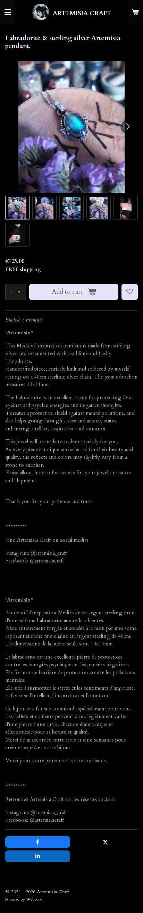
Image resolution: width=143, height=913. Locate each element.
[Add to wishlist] (129, 292)
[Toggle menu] (7, 12)
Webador (34, 899)
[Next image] (127, 127)
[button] (17, 208)
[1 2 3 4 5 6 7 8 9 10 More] (15, 292)
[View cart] (135, 12)
